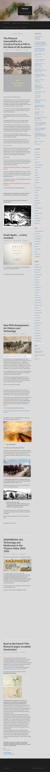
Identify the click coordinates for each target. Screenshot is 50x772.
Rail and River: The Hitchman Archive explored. (40, 69)
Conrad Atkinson (38, 236)
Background (6, 23)
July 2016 (37, 279)
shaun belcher (17, 49)
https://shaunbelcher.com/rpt (10, 667)
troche (10, 719)
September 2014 (38, 305)
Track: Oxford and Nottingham (38, 37)
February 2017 (38, 269)
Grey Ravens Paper (7, 145)
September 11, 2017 (8, 49)
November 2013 (38, 312)
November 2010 (38, 338)
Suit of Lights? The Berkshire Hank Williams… (40, 118)
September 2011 (38, 323)
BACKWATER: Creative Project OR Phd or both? (40, 49)
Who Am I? (23, 27)
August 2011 (37, 325)
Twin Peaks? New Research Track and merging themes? (40, 123)
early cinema (37, 177)
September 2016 (38, 274)
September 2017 (38, 267)
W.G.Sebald (37, 256)
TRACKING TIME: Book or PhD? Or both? (40, 100)
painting (36, 197)
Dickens (36, 172)
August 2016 (37, 277)
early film (37, 180)
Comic (36, 159)
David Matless (38, 238)
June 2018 (37, 264)
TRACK (25, 9)
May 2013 (37, 315)
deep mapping (38, 167)
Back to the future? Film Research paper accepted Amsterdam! (17, 646)
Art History (37, 152)
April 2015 (37, 295)
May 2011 (37, 328)
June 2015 (37, 292)
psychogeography (38, 208)
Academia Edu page (39, 231)
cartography (37, 157)
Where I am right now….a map (40, 142)
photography (37, 202)
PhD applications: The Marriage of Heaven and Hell (40, 106)
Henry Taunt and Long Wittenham (39, 80)
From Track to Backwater (40, 59)
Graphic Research (38, 187)
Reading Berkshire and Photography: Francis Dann (40, 75)
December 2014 (38, 302)
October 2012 (38, 317)
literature (37, 195)
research (36, 215)
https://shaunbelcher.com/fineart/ (18, 669)
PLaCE (36, 251)
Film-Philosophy (7, 752)
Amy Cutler (37, 233)
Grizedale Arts (38, 241)
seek (14, 706)
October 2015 (38, 289)
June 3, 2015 (6, 554)
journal (36, 192)
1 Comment (22, 333)
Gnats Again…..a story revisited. (39, 112)
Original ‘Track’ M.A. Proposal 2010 (20, 23)
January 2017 (37, 272)
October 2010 (38, 340)
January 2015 (37, 300)
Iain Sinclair (37, 243)
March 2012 (37, 320)
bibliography (37, 154)
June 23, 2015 (6, 333)
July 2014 (37, 307)
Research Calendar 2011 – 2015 (11, 27)
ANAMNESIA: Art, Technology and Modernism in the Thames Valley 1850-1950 (14, 545)
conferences (37, 162)
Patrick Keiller (38, 249)
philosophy (37, 200)
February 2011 (38, 333)
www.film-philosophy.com (9, 754)
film (35, 185)
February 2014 (38, 310)
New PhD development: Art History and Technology (16, 328)
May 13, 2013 (6, 652)
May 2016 (37, 284)
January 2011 (37, 335)
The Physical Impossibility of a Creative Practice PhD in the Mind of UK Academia (17, 43)
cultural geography (39, 164)
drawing (36, 175)
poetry (36, 205)
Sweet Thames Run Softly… (40, 91)
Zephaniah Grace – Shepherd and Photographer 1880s (39, 86)
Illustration (37, 190)
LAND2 (36, 246)
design (36, 169)
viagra (25, 706)
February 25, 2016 (7, 240)
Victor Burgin (37, 254)
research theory (38, 218)
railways (36, 210)
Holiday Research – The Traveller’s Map (40, 64)
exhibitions (37, 182)
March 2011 (37, 330)
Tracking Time (37, 95)
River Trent (37, 223)
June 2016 (37, 282)
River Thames (37, 220)
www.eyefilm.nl (6, 750)
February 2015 (38, 297)
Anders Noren (40, 768)
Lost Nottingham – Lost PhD (40, 54)
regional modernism (39, 213)
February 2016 (38, 287)
